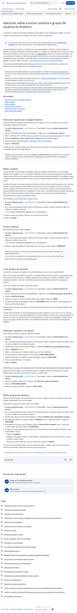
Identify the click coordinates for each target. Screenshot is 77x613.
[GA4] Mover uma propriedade (13, 543)
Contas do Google (35, 66)
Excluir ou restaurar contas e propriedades (17, 539)
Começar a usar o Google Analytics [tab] (12, 13)
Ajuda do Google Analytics (16, 3)
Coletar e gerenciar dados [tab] (35, 13)
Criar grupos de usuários (13, 106)
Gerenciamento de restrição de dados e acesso (19, 559)
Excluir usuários (10, 104)
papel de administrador (49, 78)
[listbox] (42, 609)
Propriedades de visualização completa (16, 572)
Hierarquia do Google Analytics (13, 514)
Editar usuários (10, 102)
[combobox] (46, 3)
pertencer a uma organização (62, 275)
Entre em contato (70, 9)
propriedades (41, 54)
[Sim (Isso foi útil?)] (65, 460)
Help (3, 501)
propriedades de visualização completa (38, 92)
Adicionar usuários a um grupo (15, 109)
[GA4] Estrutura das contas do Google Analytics (19, 506)
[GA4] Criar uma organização (13, 522)
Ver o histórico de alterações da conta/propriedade (20, 547)
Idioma (39, 607)
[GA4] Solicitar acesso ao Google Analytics (17, 563)
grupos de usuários (39, 447)
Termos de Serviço (28, 609)
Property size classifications (12, 580)
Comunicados (20, 9)
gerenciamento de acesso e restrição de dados (46, 61)
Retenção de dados (10, 530)
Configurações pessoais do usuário (15, 510)
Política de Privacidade (16, 609)
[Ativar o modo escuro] (52, 609)
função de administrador (60, 72)
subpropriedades (18, 92)
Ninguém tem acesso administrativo (15, 584)
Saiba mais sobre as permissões (41, 141)
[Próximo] (73, 13)
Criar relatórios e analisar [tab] (54, 13)
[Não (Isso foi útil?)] (70, 460)
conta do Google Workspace (52, 136)
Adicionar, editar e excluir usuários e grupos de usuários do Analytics (26, 555)
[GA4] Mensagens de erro (12, 551)
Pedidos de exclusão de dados (13, 534)
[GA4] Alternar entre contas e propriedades (17, 526)
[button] (3, 3)
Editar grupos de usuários (13, 111)
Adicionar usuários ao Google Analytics (18, 100)
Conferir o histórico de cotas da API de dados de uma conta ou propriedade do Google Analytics (34, 592)
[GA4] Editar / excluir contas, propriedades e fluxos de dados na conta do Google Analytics (32, 518)
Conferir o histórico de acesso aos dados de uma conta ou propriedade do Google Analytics (33, 588)
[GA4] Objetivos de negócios (13, 596)
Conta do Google (32, 136)
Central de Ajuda (8, 9)
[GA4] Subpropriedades (11, 567)
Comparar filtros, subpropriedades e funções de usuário (21, 576)
